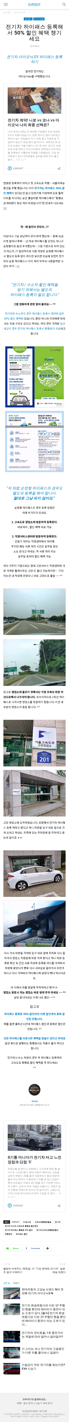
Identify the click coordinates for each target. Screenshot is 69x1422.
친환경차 (8, 1234)
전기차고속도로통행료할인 (47, 1230)
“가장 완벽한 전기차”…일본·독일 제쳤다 (51, 1270)
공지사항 (43, 1411)
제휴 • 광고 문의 (25, 1403)
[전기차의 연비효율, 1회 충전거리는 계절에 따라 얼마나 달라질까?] (11, 1336)
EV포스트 (27, 1222)
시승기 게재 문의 (43, 1403)
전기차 (57, 1222)
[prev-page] (31, 1381)
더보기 (16, 1283)
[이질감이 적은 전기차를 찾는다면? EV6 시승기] (11, 1368)
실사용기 (7, 12)
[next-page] (36, 1381)
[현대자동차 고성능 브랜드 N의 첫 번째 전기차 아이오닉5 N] (11, 1293)
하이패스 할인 (21, 1234)
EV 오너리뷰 (20, 12)
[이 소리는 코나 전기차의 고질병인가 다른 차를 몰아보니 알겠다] (11, 1352)
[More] (47, 1248)
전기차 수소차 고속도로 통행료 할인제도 (21, 1226)
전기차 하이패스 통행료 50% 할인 (19, 1230)
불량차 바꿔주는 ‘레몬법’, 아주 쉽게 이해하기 (18, 1270)
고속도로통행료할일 (43, 1222)
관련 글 (6, 1283)
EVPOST (16, 1222)
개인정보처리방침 (30, 1411)
